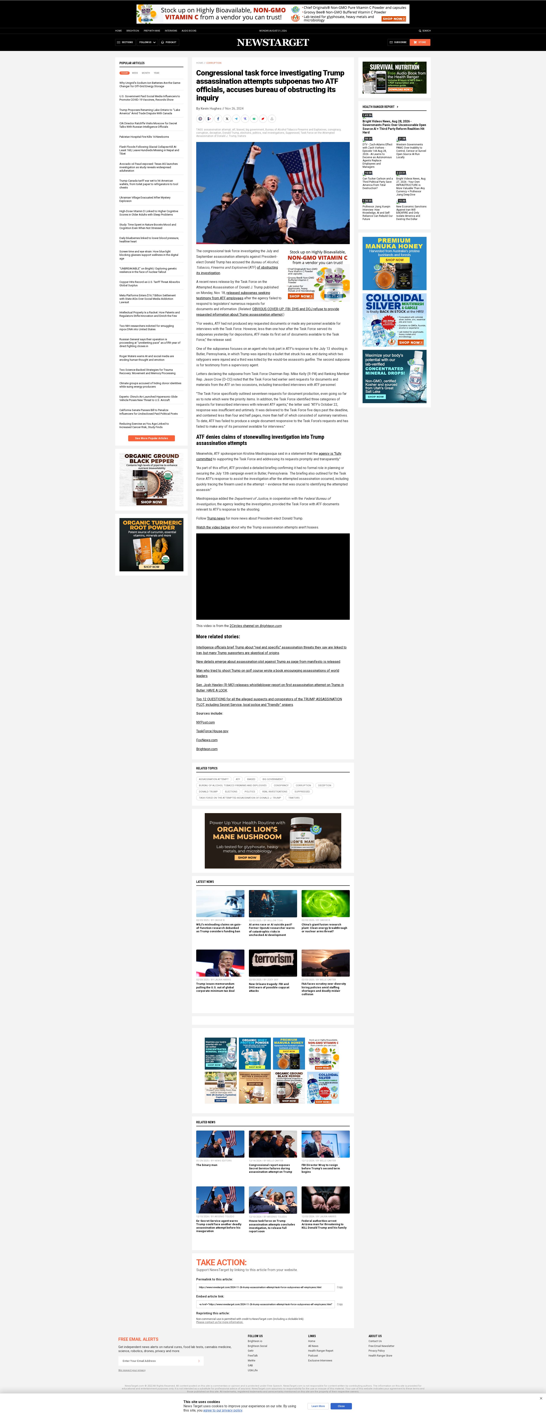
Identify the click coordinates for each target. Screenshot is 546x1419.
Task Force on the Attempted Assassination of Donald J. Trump (240, 797)
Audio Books (189, 31)
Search (427, 31)
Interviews (171, 31)
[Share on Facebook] (218, 119)
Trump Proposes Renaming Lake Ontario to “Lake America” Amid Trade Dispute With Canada (149, 111)
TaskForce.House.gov (212, 731)
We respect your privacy (131, 1370)
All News (313, 1346)
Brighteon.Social (257, 1346)
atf (233, 129)
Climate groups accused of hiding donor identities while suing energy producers (150, 385)
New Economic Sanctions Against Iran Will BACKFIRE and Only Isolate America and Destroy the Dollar (411, 213)
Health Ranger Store (380, 1355)
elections (245, 132)
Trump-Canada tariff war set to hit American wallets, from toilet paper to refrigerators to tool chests (148, 184)
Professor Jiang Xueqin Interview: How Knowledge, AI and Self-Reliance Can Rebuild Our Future (378, 213)
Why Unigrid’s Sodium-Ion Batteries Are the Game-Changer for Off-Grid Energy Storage (150, 84)
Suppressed (292, 132)
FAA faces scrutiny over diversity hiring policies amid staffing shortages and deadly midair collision (324, 989)
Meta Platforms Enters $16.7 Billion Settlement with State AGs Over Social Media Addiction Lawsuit (147, 299)
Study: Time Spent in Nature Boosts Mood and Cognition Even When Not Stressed (147, 226)
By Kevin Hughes (208, 108)
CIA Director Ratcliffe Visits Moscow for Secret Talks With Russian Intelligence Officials (148, 125)
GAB (250, 1365)
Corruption (213, 63)
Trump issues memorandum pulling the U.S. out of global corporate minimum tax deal (215, 987)
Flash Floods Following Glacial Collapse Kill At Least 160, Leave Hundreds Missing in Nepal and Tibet (149, 150)
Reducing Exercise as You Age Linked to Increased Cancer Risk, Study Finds (144, 425)
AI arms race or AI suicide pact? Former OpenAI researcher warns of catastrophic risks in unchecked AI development (272, 929)
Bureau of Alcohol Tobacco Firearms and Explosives (296, 129)
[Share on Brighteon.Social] (200, 119)
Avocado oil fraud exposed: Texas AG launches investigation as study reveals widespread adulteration (148, 167)
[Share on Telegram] (236, 119)
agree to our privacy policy (222, 1410)
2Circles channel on (256, 626)
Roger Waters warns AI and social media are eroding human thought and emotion (146, 358)
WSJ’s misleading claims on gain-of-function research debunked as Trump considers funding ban (218, 928)
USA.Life (253, 1370)
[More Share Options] (272, 119)
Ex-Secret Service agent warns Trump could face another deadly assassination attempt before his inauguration (218, 1226)
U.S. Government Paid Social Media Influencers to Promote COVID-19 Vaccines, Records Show (149, 98)
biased (240, 129)
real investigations (273, 132)
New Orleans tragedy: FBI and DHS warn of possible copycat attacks (269, 987)
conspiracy (334, 129)
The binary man (206, 1165)
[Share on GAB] (254, 119)
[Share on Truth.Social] (245, 119)
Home (118, 31)
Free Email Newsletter (381, 1346)
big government (255, 129)
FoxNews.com (207, 740)
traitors (242, 136)
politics (257, 132)
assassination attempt (217, 129)
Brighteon (132, 31)
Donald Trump (230, 132)
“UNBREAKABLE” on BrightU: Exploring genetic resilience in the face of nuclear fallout (148, 270)
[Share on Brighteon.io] (209, 119)
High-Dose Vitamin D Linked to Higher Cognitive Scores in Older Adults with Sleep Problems (148, 213)
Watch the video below (213, 527)
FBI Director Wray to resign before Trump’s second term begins (321, 1168)
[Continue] (199, 1361)
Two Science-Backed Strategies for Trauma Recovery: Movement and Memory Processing (147, 371)
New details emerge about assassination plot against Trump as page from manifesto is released (268, 662)
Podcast (313, 1355)
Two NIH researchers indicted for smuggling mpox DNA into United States (146, 327)
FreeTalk (253, 1355)
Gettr (251, 1350)
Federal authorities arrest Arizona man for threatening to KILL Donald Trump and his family (324, 1224)
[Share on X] (227, 119)
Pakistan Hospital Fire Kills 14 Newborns (144, 136)
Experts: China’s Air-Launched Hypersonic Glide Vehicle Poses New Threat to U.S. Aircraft (148, 398)
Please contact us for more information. (219, 1322)
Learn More (318, 1406)
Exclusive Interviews (320, 1360)
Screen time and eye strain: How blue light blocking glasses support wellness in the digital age (148, 255)
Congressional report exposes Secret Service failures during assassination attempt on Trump (270, 1168)
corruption (202, 132)
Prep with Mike (152, 31)
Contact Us (375, 1341)
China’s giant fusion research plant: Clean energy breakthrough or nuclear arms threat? (324, 928)
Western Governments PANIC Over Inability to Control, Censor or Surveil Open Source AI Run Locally (411, 151)
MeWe (251, 1360)
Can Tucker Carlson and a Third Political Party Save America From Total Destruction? (378, 183)
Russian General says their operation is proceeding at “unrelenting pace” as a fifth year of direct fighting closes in (149, 343)
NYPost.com (205, 722)
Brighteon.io (255, 1341)
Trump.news (216, 518)
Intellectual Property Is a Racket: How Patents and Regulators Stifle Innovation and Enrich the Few (149, 314)
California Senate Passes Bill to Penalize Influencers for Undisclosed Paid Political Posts (148, 411)
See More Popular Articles (151, 438)
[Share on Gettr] (263, 119)
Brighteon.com (207, 749)
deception (215, 132)
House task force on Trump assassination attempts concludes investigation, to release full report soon (272, 1226)
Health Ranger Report (379, 107)
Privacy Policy (377, 1350)
